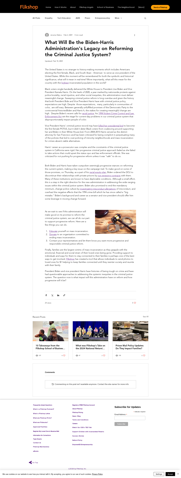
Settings (159, 474)
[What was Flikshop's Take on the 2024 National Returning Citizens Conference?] (90, 331)
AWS (78, 18)
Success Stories (78, 436)
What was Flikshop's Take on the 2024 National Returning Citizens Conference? (90, 347)
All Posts (36, 18)
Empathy (48, 18)
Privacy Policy (97, 474)
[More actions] (134, 34)
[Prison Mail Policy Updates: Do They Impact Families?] (130, 331)
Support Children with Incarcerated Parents (88, 431)
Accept (170, 474)
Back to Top (33, 462)
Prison (87, 18)
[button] (145, 18)
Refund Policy (77, 440)
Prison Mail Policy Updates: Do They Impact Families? (130, 347)
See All (145, 316)
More (117, 18)
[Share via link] (64, 295)
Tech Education (64, 18)
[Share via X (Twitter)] (52, 295)
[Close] (178, 474)
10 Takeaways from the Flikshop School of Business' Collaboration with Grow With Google (50, 347)
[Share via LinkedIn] (58, 295)
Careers (75, 423)
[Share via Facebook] (46, 295)
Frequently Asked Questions (42, 405)
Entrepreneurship (102, 18)
